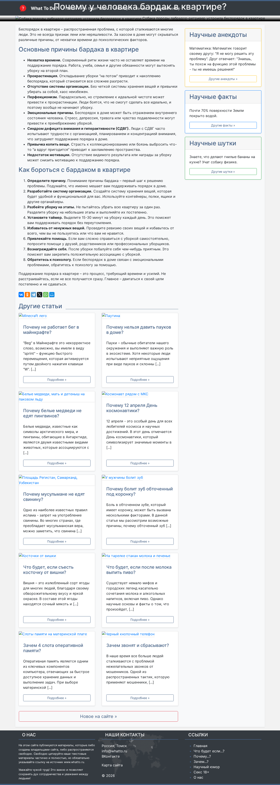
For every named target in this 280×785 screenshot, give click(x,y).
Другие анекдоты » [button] (223, 79)
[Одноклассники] (27, 294)
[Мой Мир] (51, 294)
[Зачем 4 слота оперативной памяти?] (57, 634)
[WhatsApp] (45, 294)
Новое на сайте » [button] (98, 716)
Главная (200, 746)
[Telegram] (33, 294)
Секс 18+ (201, 772)
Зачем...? (201, 761)
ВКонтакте (111, 756)
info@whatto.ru (114, 751)
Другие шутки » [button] (223, 171)
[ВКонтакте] (21, 294)
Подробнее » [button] (56, 379)
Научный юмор (207, 767)
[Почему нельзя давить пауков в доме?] (140, 316)
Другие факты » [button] (223, 125)
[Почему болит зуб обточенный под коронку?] (140, 478)
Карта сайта (112, 765)
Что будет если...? (209, 751)
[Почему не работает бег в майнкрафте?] (57, 316)
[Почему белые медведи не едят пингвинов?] (57, 397)
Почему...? (202, 756)
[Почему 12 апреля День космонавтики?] (140, 394)
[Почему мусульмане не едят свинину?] (57, 481)
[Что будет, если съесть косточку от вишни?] (57, 556)
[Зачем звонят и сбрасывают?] (140, 634)
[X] (39, 294)
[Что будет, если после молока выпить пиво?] (140, 556)
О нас (198, 777)
